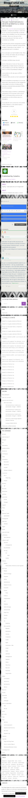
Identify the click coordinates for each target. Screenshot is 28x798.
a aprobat (11, 29)
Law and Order (5, 532)
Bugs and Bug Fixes (9, 741)
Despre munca (7, 584)
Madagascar (9, 656)
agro (8, 555)
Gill (18, 30)
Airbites (6, 523)
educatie (4, 766)
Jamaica (8, 653)
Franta (5, 590)
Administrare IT (6, 437)
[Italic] (4, 210)
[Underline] (6, 210)
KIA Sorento (7, 684)
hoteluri (6, 595)
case (3, 456)
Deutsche (6, 464)
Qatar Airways (7, 606)
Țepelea (4, 736)
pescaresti (6, 515)
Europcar (6, 587)
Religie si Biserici (8, 470)
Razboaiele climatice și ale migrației (14, 565)
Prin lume (4, 568)
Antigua (4, 439)
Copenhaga (21, 762)
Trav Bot (4, 739)
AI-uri (5, 475)
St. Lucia (4, 714)
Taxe (3, 717)
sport (3, 711)
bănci (9, 762)
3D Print (6, 722)
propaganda (9, 545)
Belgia (5, 570)
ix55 (12, 767)
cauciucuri (6, 681)
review (3, 692)
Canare (7, 634)
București (4, 762)
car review (14, 762)
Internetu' (4, 521)
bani (16, 760)
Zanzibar (15, 778)
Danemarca (7, 582)
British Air (4, 451)
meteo (7, 558)
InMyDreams (7, 598)
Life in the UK (5, 769)
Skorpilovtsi (20, 773)
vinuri (3, 752)
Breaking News (6, 448)
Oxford (17, 771)
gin (4, 485)
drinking (4, 494)
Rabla (3, 676)
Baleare (7, 628)
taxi (9, 774)
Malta (7, 662)
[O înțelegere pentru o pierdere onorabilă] (7, 134)
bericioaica (5, 445)
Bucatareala (7, 547)
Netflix (17, 769)
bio (6, 552)
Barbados (8, 631)
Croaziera (8, 636)
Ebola (5, 697)
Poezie (5, 480)
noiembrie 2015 (6, 771)
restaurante (7, 609)
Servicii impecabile (6, 703)
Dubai (7, 639)
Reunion (8, 667)
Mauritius (8, 665)
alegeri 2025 (11, 760)
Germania (4, 767)
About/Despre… (6, 394)
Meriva (5, 687)
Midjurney (8, 477)
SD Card (6, 730)
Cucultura (4, 473)
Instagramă (5, 518)
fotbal (22, 766)
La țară (5, 467)
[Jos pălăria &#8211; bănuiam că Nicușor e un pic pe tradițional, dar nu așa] (7, 146)
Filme (3, 507)
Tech (3, 719)
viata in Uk (15, 776)
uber (22, 774)
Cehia (5, 579)
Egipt (7, 642)
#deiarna (4, 760)
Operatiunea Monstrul (7, 400)
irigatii (3, 526)
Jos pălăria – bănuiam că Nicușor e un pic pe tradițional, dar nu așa (6, 153)
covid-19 (8, 764)
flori (3, 510)
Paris (7, 592)
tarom (5, 618)
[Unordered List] (11, 210)
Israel (3, 529)
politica (22, 771)
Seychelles (8, 673)
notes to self (5, 540)
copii (3, 764)
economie (4, 497)
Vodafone (4, 778)
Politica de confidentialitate (9, 426)
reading (7, 773)
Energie (6, 502)
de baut (4, 483)
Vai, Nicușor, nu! (16, 137)
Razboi (5, 563)
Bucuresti (6, 461)
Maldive (7, 659)
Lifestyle (6, 700)
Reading (8, 623)
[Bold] (2, 210)
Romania (8, 670)
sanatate (4, 695)
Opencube (4, 312)
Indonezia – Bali (9, 645)
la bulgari (16, 767)
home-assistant (8, 725)
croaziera (13, 764)
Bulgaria (6, 576)
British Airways (7, 573)
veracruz (9, 776)
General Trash (5, 513)
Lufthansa (4, 535)
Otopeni (13, 771)
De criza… (4, 488)
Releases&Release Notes (10, 747)
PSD (3, 773)
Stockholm (4, 774)
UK (4, 620)
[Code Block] (14, 210)
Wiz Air (5, 708)
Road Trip (6, 612)
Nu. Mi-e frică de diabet (9, 796)
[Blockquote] (13, 210)
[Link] (16, 210)
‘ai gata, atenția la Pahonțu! (14, 321)
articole (6, 542)
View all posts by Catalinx (8, 179)
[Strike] (7, 210)
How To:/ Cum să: (6, 397)
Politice (9, 164)
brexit (19, 760)
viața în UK (21, 776)
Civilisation (5, 459)
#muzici (4, 434)
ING (9, 767)
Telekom (14, 774)
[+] (19, 210)
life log (5, 550)
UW (5, 776)
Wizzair (10, 778)
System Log (7, 733)
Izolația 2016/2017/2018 (11, 423)
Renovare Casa (8, 402)
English (4, 505)
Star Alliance (7, 537)
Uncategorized (5, 749)
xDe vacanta (7, 626)
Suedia (5, 615)
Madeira (6, 604)
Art (3, 442)
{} (17, 210)
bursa (5, 499)
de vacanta (19, 764)
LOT (5, 601)
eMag (9, 766)
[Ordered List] (9, 210)
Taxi (5, 705)
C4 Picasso (5, 453)
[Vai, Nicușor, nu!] (18, 134)
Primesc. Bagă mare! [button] (20, 793)
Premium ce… (11, 364)
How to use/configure (9, 744)
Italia (7, 650)
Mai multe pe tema (20, 796)
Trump (18, 774)
